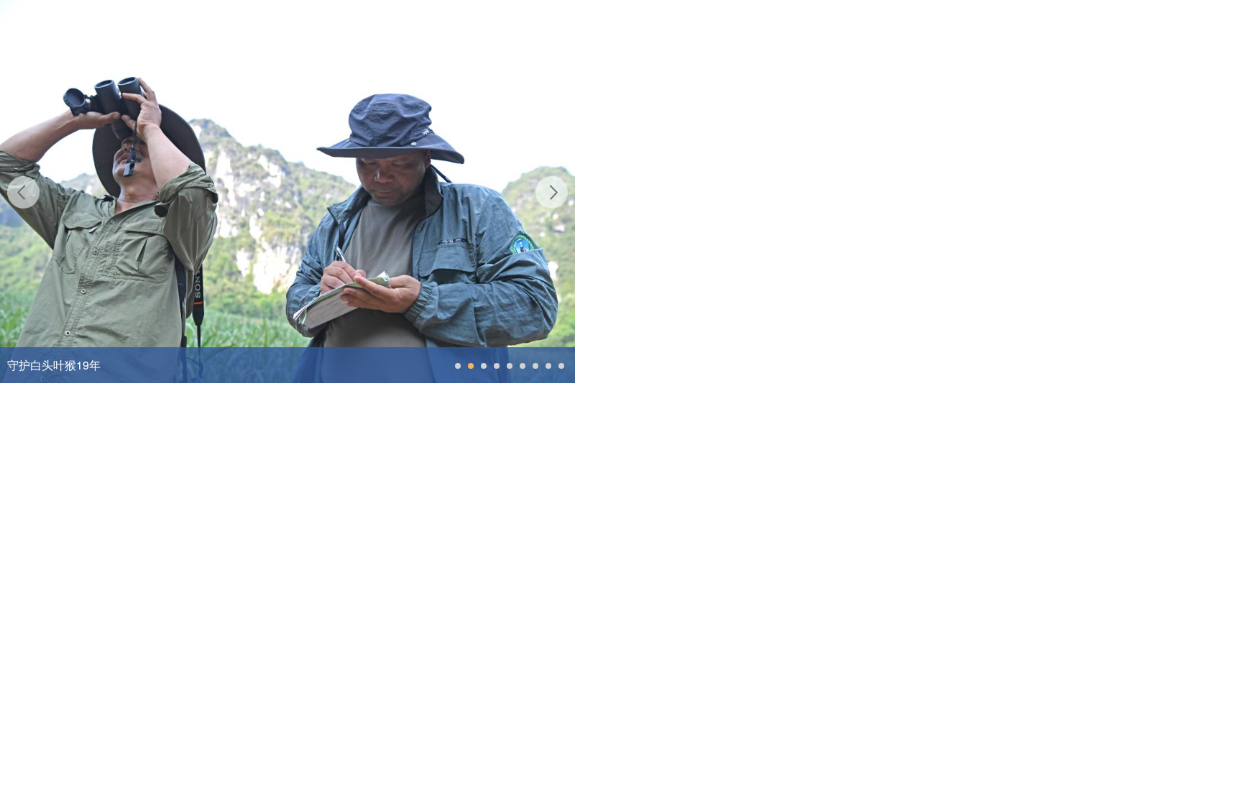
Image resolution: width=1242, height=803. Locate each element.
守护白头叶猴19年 (54, 365)
